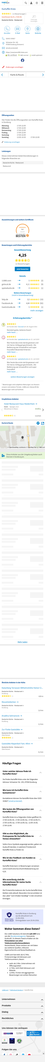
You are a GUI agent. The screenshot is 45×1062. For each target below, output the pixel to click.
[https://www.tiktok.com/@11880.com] (16, 1054)
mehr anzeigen (36, 310)
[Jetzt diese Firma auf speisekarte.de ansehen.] (19, 287)
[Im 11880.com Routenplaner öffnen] (38, 422)
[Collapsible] (40, 772)
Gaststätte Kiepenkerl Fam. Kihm (16, 743)
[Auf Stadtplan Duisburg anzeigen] (42, 423)
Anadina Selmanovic (11, 715)
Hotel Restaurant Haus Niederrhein (19, 403)
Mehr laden (22, 642)
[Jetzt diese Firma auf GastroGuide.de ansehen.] (19, 306)
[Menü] (42, 3)
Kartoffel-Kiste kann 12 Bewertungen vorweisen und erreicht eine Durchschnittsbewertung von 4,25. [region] (21, 869)
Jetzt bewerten (22, 269)
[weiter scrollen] (43, 74)
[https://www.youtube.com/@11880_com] (29, 1054)
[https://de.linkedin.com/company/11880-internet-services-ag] (23, 1054)
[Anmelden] (31, 3)
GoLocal (21, 327)
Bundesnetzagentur (18, 936)
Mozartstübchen (9, 702)
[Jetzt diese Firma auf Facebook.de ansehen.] (19, 303)
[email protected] (15, 801)
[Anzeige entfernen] (43, 1053)
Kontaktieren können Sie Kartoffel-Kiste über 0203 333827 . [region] (22, 799)
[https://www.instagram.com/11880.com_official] (10, 1054)
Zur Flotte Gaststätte (11, 729)
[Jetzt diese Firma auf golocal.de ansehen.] (19, 284)
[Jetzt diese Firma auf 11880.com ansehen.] (19, 280)
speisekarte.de (23, 339)
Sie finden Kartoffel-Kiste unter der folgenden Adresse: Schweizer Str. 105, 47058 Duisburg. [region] (20, 780)
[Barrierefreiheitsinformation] (37, 3)
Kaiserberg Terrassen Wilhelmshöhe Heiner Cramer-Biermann (22, 687)
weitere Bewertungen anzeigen (22, 377)
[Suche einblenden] (26, 3)
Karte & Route (17, 74)
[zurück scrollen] (2, 74)
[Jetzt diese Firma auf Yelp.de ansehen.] (19, 299)
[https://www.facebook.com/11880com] (4, 1054)
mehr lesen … (12, 332)
